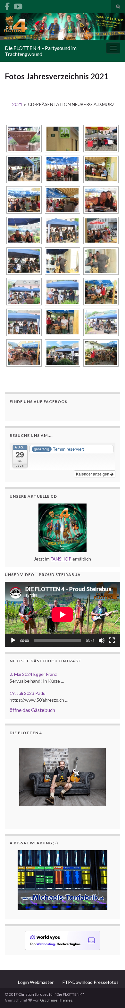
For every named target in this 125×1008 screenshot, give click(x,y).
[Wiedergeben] (13, 640)
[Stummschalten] (101, 640)
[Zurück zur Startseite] (62, 26)
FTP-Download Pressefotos (91, 982)
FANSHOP (61, 559)
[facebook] (7, 5)
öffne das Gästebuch (32, 710)
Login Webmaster (36, 982)
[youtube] (18, 5)
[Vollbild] (112, 640)
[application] (62, 614)
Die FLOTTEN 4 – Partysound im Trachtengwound (41, 51)
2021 (17, 104)
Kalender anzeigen (93, 473)
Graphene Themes (56, 1000)
